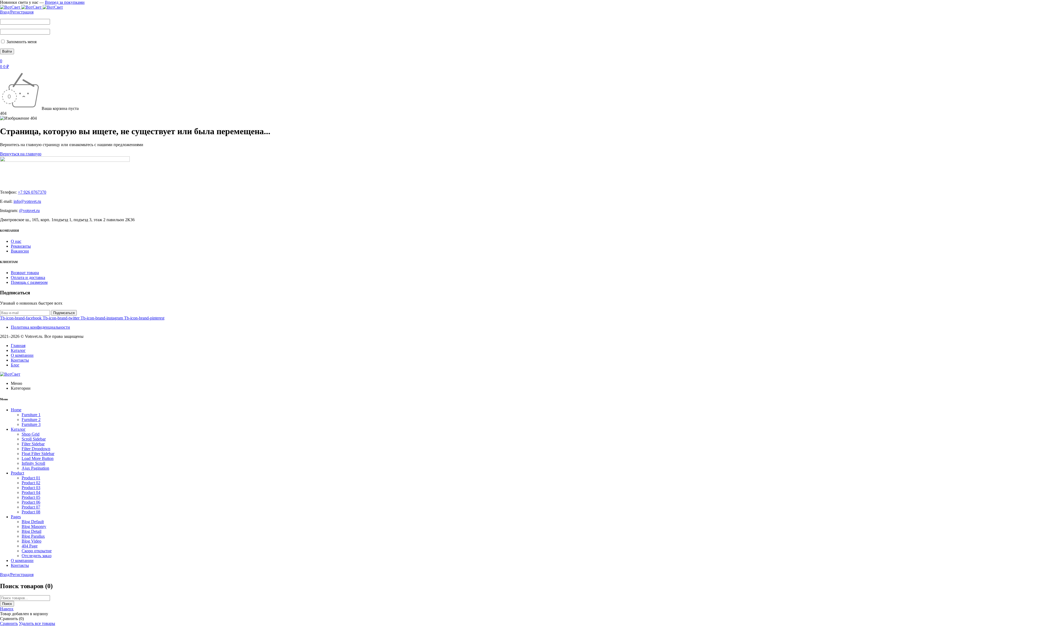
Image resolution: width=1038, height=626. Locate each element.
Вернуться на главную (20, 154)
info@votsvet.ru (27, 201)
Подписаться (64, 313)
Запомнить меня (20, 41)
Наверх (7, 609)
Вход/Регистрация (17, 12)
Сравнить (9, 623)
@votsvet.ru (29, 210)
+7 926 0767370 (32, 192)
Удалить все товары (37, 623)
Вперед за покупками (65, 2)
